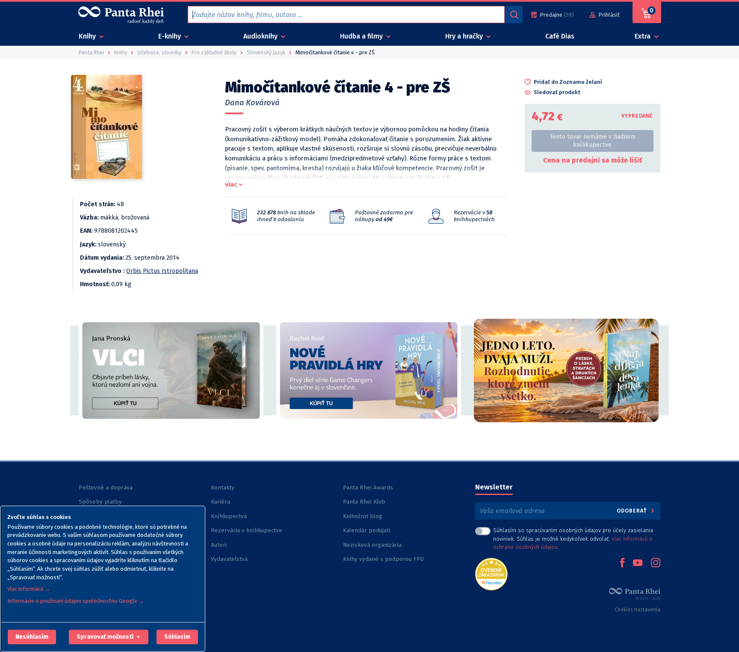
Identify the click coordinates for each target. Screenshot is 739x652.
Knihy (88, 36)
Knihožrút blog (362, 516)
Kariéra (220, 501)
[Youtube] (637, 563)
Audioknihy (261, 36)
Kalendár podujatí (366, 530)
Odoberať (633, 510)
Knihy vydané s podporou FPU (383, 559)
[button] (32, 637)
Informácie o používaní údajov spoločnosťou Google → (75, 601)
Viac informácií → (28, 589)
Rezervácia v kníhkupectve (246, 530)
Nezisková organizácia (372, 544)
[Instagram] (655, 563)
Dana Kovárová (252, 102)
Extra (643, 36)
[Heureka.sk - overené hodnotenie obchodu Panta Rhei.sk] (491, 573)
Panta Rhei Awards (368, 487)
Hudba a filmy (362, 36)
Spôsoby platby (100, 501)
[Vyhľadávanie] (514, 14)
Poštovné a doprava (106, 487)
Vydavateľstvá (229, 559)
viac (231, 184)
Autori (219, 544)
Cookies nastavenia (637, 610)
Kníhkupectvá (229, 516)
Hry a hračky (465, 36)
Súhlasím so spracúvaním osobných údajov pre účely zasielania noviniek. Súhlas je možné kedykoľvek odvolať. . (573, 538)
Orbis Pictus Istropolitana (162, 271)
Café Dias (559, 36)
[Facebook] (622, 563)
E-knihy (170, 36)
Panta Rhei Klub (364, 501)
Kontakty (222, 487)
